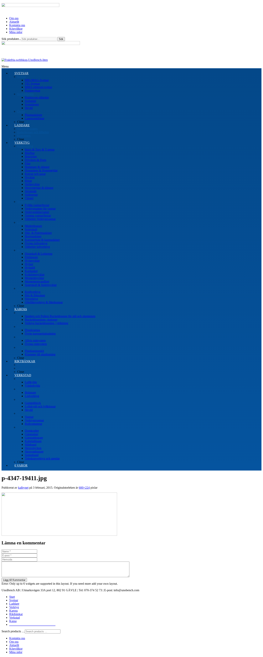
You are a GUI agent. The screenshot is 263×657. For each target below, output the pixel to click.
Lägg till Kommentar (14, 580)
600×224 (84, 487)
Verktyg (14, 607)
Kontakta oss (17, 25)
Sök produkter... (11, 38)
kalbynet (23, 487)
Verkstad (14, 617)
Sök (61, 39)
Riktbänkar (16, 614)
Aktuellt (14, 21)
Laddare (14, 603)
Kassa (13, 621)
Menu (5, 66)
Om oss (13, 18)
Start (12, 596)
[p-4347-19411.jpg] (59, 534)
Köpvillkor (16, 28)
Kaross (13, 610)
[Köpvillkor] (25, 60)
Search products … (13, 631)
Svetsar (13, 600)
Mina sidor (15, 32)
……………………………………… (32, 624)
